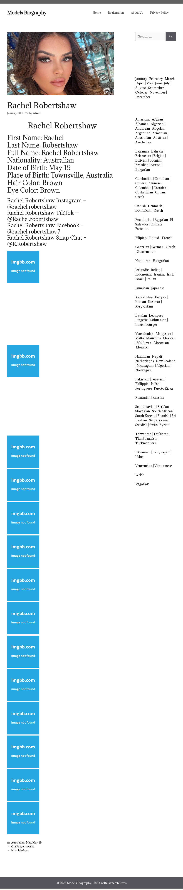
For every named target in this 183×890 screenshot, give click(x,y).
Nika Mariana (19, 850)
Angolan (158, 128)
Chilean (141, 183)
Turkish (151, 438)
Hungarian (161, 261)
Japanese (157, 288)
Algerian (157, 124)
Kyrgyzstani (144, 306)
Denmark (155, 206)
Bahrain (157, 151)
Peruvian (158, 379)
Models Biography (27, 12)
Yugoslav (142, 484)
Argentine (142, 133)
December (142, 97)
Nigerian (163, 365)
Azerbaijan (143, 142)
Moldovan (144, 343)
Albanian (142, 124)
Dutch (158, 210)
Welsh (139, 475)
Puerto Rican (163, 388)
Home (97, 12)
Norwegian (143, 370)
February (156, 79)
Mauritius (153, 338)
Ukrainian (142, 452)
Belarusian (143, 156)
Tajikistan (161, 434)
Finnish (154, 238)
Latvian (141, 315)
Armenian (159, 133)
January (141, 79)
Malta (139, 338)
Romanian (142, 397)
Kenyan (160, 297)
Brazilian (142, 165)
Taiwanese (143, 434)
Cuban (160, 192)
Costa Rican (144, 192)
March (170, 79)
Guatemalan (146, 252)
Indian (155, 270)
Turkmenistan (146, 443)
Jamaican (142, 288)
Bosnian (156, 160)
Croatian (160, 188)
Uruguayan (161, 452)
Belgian (158, 156)
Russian (158, 397)
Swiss (154, 425)
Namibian (142, 356)
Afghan (157, 119)
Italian (151, 279)
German (157, 247)
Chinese (155, 183)
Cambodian (143, 179)
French (167, 238)
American (142, 119)
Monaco (142, 347)
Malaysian (163, 334)
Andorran (142, 128)
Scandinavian (145, 407)
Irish (170, 274)
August (140, 88)
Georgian (142, 247)
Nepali (157, 356)
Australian (18, 842)
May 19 (37, 842)
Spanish (163, 416)
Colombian (143, 188)
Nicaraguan (145, 365)
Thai (138, 438)
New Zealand (165, 361)
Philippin (142, 384)
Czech (139, 197)
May (28, 842)
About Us (137, 12)
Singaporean (158, 420)
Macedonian (144, 334)
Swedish (141, 425)
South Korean (145, 416)
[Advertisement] (62, 314)
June (158, 83)
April (140, 83)
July (167, 83)
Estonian (141, 229)
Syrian (164, 425)
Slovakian (142, 411)
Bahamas (142, 151)
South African (162, 411)
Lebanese (156, 315)
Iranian (159, 274)
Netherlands (144, 361)
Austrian (159, 138)
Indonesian (143, 274)
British (156, 165)
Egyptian (161, 220)
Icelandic (142, 270)
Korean (140, 302)
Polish (155, 384)
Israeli (139, 279)
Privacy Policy (159, 12)
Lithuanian (158, 320)
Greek (170, 247)
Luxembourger (146, 325)
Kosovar (154, 302)
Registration (116, 12)
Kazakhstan (144, 297)
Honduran (143, 261)
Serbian (163, 407)
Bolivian (141, 160)
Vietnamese (163, 466)
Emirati (156, 224)
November (157, 92)
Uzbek (140, 457)
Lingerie (141, 320)
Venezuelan (143, 466)
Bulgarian (142, 170)
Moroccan (161, 343)
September (156, 88)
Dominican (143, 210)
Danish (140, 206)
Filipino (141, 238)
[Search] (171, 36)
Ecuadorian (143, 220)
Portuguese (143, 388)
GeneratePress (117, 883)
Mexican (169, 338)
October (141, 92)
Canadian (162, 179)
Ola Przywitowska (22, 846)
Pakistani (142, 379)
